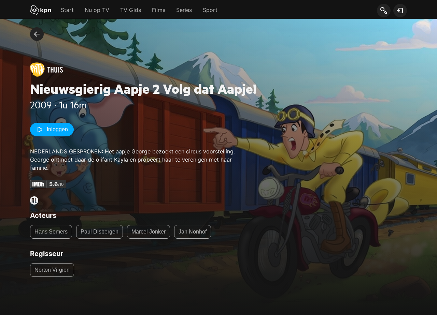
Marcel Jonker (148, 232)
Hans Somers (51, 232)
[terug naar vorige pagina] (37, 34)
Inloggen (57, 129)
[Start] (41, 10)
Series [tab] (184, 9)
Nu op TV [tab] (97, 9)
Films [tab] (158, 9)
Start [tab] (67, 9)
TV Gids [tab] (130, 9)
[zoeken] (383, 11)
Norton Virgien (52, 270)
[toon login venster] (400, 10)
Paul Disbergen (99, 232)
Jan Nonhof (193, 232)
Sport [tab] (210, 9)
